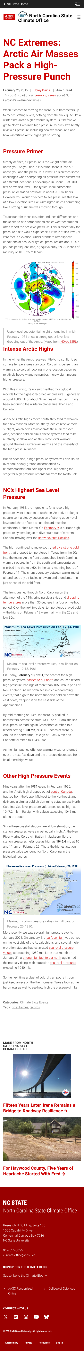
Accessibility (11, 1342)
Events (43, 1002)
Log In (59, 1342)
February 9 (51, 528)
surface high (54, 937)
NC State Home (17, 4)
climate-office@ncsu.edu (20, 1255)
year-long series (45, 95)
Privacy (28, 1342)
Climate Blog (29, 1002)
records (35, 1007)
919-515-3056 (13, 1250)
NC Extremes (20, 1007)
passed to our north (40, 680)
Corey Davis (42, 90)
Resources (44, 1342)
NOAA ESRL (69, 341)
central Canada (61, 791)
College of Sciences (61, 1288)
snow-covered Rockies (53, 538)
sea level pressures (63, 963)
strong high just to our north (42, 957)
